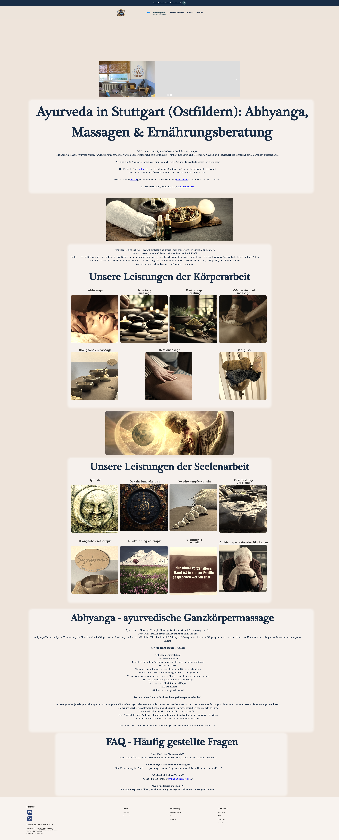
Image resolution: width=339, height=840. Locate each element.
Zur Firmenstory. (186, 186)
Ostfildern (143, 169)
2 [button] (170, 95)
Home (147, 13)
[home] (121, 12)
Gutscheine (182, 179)
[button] (160, 14)
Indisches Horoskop (194, 13)
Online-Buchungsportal (179, 778)
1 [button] (168, 95)
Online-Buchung (177, 13)
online (133, 179)
